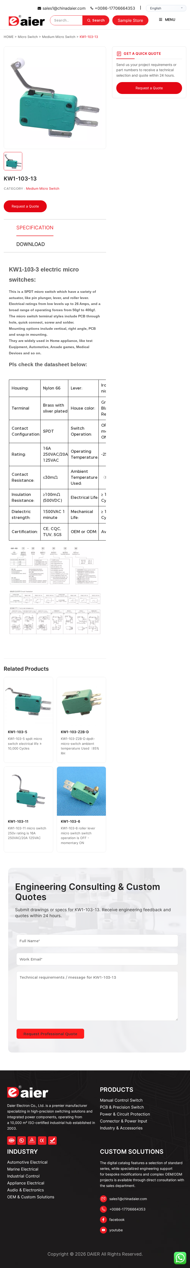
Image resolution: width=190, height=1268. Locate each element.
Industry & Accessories (121, 1127)
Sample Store (130, 20)
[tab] (34, 228)
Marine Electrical (22, 1169)
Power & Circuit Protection (125, 1114)
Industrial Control (23, 1176)
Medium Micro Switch (42, 188)
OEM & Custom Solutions (30, 1196)
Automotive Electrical (27, 1162)
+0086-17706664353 (115, 8)
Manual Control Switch (121, 1100)
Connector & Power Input (123, 1120)
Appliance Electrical (25, 1182)
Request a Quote (25, 206)
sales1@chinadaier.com (64, 8)
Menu (170, 19)
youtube (116, 1230)
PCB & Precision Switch (122, 1107)
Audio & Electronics (25, 1189)
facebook (117, 1219)
